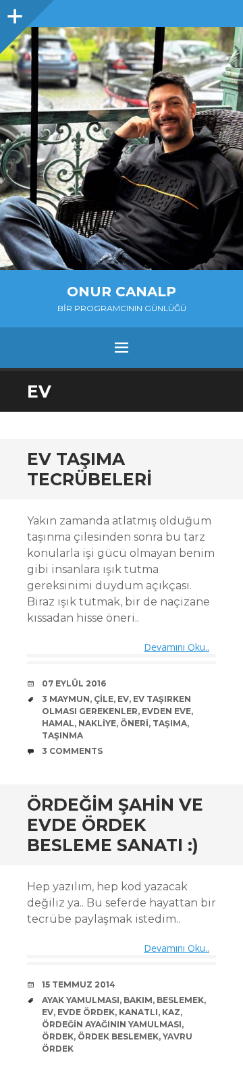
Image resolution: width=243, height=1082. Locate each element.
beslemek (180, 1000)
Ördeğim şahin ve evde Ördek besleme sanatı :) (115, 824)
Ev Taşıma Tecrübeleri (89, 469)
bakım (138, 1000)
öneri (134, 723)
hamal (58, 723)
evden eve (166, 711)
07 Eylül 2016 (74, 683)
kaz (171, 1012)
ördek (58, 1036)
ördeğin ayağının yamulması (112, 1024)
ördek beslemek (118, 1036)
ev (123, 699)
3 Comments (72, 751)
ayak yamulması (80, 1000)
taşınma (62, 735)
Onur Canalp (121, 291)
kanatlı (138, 1012)
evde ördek (86, 1012)
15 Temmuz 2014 (78, 984)
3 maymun (66, 699)
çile (103, 699)
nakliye (97, 723)
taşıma (170, 723)
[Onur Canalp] (121, 148)
